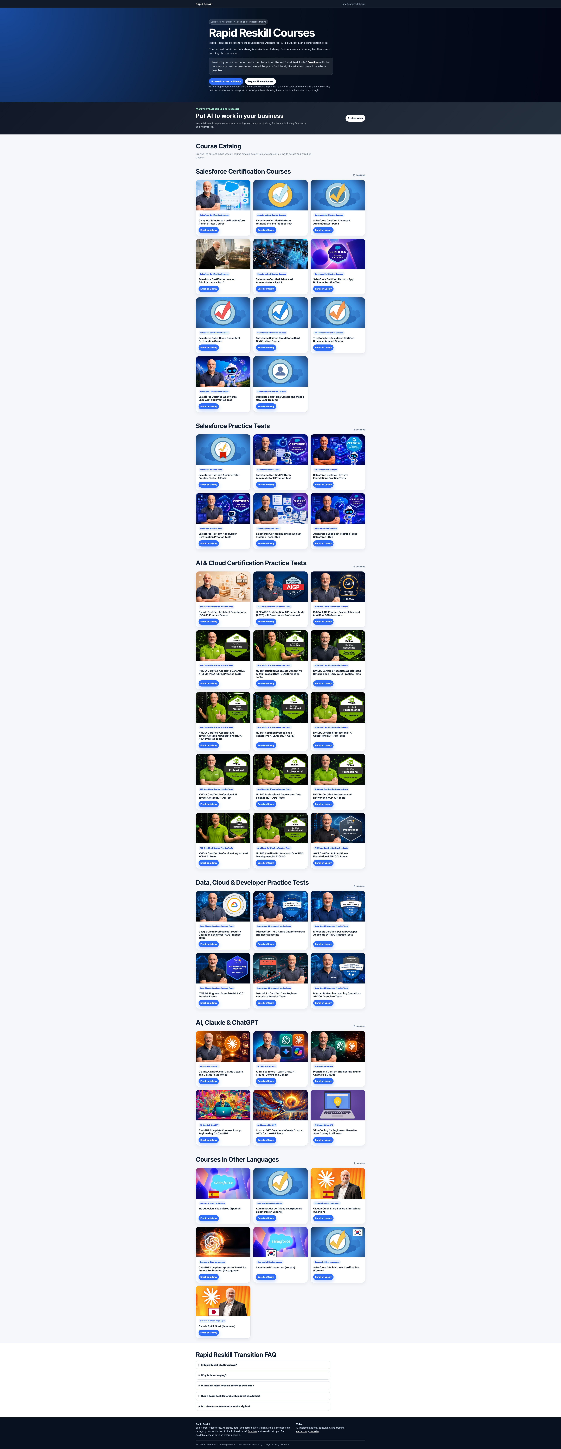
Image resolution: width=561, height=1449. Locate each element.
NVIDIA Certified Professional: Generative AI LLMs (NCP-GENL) (275, 734)
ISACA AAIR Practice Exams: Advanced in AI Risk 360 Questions (336, 614)
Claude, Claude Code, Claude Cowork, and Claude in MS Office (221, 1073)
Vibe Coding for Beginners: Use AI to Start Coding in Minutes (335, 1132)
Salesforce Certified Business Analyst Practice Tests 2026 (279, 535)
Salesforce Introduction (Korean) (275, 1267)
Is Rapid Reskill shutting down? (219, 1364)
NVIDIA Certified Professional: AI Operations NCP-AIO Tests (332, 734)
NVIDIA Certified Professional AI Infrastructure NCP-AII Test (218, 796)
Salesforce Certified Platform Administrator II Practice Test (273, 477)
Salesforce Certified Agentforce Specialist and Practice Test (218, 398)
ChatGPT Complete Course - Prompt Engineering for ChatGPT (220, 1132)
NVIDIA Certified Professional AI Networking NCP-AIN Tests (332, 796)
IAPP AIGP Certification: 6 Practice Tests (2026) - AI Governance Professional (280, 614)
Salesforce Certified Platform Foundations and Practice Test (274, 222)
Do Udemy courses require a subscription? (225, 1406)
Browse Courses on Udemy (226, 81)
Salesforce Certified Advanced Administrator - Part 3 (274, 281)
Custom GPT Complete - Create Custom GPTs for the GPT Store (279, 1132)
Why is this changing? (214, 1375)
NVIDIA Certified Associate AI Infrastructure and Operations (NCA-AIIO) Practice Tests (221, 735)
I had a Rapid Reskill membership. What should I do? (230, 1395)
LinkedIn (314, 1431)
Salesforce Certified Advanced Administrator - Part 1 (331, 222)
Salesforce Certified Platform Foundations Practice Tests (330, 477)
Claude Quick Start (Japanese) (217, 1326)
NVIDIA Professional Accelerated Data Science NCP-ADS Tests (278, 796)
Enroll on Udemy (208, 230)
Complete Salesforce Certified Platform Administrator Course (222, 222)
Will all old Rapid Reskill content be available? (227, 1385)
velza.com (301, 1431)
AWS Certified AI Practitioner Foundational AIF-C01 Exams (330, 855)
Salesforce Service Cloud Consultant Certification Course (278, 340)
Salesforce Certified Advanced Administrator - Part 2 (217, 281)
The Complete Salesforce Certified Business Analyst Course (333, 340)
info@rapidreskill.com (354, 4)
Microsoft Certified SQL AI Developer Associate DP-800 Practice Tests (335, 933)
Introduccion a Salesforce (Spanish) (220, 1208)
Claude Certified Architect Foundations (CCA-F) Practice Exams (222, 614)
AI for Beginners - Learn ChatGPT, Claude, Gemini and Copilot (276, 1073)
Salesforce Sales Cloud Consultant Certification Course (219, 340)
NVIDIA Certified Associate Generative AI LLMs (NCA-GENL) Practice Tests (222, 672)
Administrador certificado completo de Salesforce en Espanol (279, 1210)
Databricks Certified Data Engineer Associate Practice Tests (276, 995)
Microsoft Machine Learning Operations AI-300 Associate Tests (337, 995)
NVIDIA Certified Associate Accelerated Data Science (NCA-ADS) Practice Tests (337, 672)
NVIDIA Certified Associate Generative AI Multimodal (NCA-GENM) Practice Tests (279, 673)
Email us (313, 62)
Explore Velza (355, 118)
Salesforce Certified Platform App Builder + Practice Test (333, 281)
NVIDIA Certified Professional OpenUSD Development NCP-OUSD (279, 855)
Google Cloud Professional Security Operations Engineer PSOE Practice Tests (220, 934)
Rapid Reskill (204, 4)
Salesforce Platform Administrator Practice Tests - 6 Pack (219, 477)
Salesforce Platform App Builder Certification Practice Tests (218, 535)
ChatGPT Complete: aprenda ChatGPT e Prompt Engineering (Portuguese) (222, 1269)
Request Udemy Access (260, 81)
